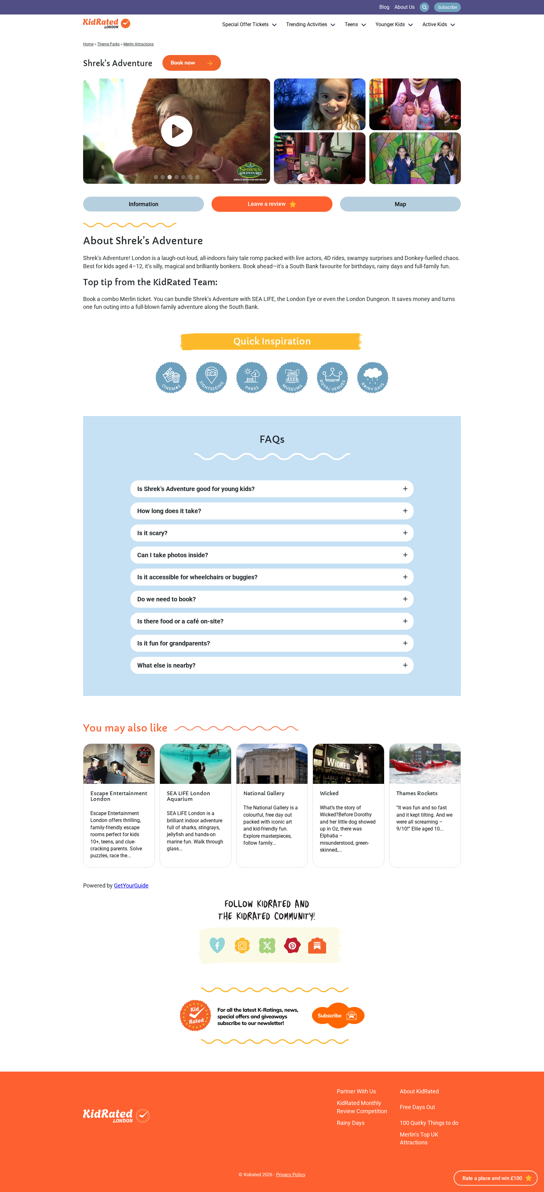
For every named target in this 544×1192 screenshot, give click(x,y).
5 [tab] (183, 177)
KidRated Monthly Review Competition (362, 1107)
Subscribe (447, 7)
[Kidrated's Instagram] (241, 944)
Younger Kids (390, 24)
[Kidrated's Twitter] (266, 944)
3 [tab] (170, 177)
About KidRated (419, 1091)
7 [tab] (197, 177)
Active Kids (434, 24)
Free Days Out (417, 1107)
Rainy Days (351, 1123)
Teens (351, 24)
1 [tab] (156, 177)
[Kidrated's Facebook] (217, 944)
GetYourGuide (131, 885)
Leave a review (267, 203)
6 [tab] (190, 177)
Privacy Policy (290, 1175)
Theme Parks (108, 44)
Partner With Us (356, 1091)
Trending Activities (306, 24)
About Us (404, 7)
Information (143, 204)
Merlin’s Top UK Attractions (419, 1138)
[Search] (424, 7)
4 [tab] (176, 177)
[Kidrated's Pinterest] (292, 945)
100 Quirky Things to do (429, 1123)
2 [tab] (163, 177)
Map (400, 204)
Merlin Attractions (138, 44)
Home (88, 44)
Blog (384, 7)
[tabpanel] (176, 131)
